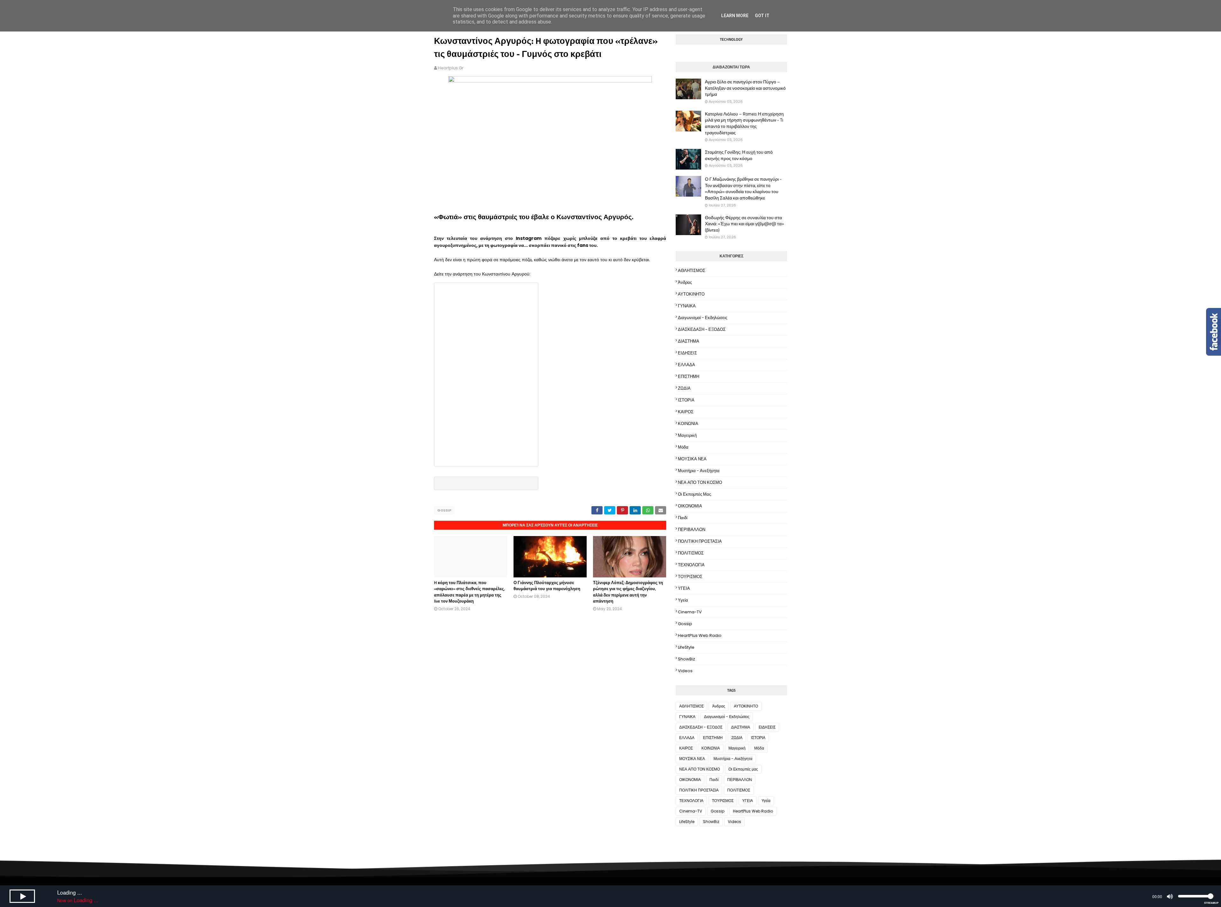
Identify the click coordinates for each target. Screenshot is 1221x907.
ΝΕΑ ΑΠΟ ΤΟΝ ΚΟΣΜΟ (700, 482)
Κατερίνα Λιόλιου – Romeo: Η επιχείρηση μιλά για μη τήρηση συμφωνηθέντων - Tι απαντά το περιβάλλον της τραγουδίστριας (744, 123)
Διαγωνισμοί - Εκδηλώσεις (702, 318)
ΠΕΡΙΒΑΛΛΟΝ (691, 530)
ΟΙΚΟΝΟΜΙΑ (690, 506)
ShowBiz (686, 659)
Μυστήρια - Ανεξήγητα (699, 471)
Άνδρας (685, 282)
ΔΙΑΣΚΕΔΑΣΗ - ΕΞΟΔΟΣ (702, 329)
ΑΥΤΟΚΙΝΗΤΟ (691, 294)
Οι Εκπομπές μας (694, 494)
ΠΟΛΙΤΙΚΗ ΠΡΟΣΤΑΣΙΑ (700, 541)
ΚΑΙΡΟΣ (685, 412)
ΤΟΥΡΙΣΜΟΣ (690, 577)
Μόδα (683, 447)
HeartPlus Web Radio (699, 635)
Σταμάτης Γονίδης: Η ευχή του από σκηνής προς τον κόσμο (739, 155)
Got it (762, 15)
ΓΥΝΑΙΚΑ (687, 306)
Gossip (444, 510)
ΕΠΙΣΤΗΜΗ (688, 376)
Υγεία (683, 600)
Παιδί (682, 518)
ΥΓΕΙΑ (684, 588)
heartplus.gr (451, 68)
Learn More (734, 15)
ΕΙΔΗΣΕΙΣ (687, 353)
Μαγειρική (687, 435)
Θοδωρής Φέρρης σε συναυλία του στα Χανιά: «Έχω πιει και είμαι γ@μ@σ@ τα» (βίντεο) (744, 223)
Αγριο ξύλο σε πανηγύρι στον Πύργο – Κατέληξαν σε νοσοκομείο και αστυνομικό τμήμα (745, 88)
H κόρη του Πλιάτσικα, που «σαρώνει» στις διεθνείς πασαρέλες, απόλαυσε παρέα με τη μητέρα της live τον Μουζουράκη (469, 591)
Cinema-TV (690, 612)
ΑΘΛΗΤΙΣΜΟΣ (691, 271)
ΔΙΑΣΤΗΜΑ (688, 341)
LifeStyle (686, 647)
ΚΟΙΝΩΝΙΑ (688, 424)
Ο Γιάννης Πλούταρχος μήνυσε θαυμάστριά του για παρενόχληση (547, 585)
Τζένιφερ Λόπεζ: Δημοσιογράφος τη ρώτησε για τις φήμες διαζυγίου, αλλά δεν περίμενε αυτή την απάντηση (628, 591)
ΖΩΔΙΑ (684, 388)
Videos (685, 671)
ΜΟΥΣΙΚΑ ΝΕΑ (692, 459)
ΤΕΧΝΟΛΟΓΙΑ (691, 565)
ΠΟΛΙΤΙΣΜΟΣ (691, 553)
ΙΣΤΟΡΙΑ (686, 400)
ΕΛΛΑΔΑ (686, 365)
